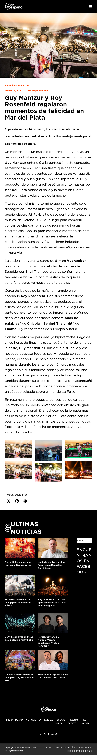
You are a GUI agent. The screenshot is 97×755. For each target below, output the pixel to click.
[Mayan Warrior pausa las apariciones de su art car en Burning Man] (53, 585)
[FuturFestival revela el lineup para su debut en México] (20, 585)
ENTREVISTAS (46, 720)
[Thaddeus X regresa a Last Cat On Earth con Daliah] (53, 660)
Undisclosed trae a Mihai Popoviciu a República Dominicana (51, 565)
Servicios (61, 747)
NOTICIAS (31, 720)
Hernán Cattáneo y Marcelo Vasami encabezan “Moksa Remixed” (48, 641)
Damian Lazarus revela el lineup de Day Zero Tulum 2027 (19, 677)
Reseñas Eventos (17, 85)
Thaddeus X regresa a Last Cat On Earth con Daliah (53, 676)
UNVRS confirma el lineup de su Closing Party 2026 (19, 638)
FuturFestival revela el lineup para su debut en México (18, 602)
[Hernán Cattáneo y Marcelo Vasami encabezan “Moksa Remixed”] (53, 622)
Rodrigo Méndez (38, 90)
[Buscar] (88, 540)
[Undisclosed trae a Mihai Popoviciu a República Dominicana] (53, 547)
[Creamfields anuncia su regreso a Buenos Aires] (20, 547)
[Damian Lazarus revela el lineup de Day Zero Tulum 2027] (20, 660)
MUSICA (19, 720)
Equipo (49, 747)
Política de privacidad (80, 747)
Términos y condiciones (79, 751)
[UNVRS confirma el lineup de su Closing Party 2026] (20, 622)
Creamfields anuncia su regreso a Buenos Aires (18, 564)
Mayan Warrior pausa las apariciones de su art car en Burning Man (52, 602)
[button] (90, 6)
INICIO (9, 720)
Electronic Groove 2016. (26, 747)
